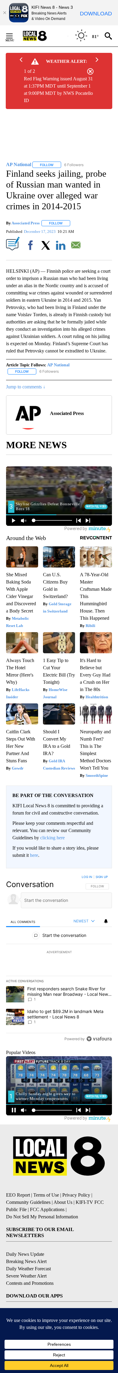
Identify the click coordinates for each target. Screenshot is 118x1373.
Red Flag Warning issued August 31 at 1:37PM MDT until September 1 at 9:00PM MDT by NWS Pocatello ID (58, 89)
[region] (59, 959)
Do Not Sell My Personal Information (42, 1216)
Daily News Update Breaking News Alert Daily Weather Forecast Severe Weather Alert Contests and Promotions (30, 1269)
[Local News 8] (42, 35)
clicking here (52, 837)
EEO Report (18, 1195)
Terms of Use (46, 1195)
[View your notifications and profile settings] (106, 921)
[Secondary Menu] (14, 36)
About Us (63, 1202)
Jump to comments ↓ (25, 386)
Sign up (102, 877)
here (34, 855)
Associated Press (25, 223)
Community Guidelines (28, 1202)
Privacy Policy (76, 1195)
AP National (58, 365)
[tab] (23, 922)
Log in (87, 877)
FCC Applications (47, 1209)
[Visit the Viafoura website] (99, 1038)
